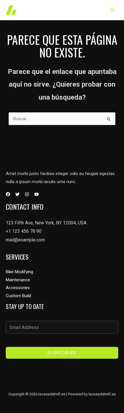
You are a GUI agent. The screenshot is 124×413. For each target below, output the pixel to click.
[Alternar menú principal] (112, 10)
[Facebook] (8, 194)
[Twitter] (17, 194)
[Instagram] (27, 194)
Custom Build (18, 295)
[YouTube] (36, 194)
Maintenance (18, 279)
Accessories (18, 287)
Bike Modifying (19, 271)
